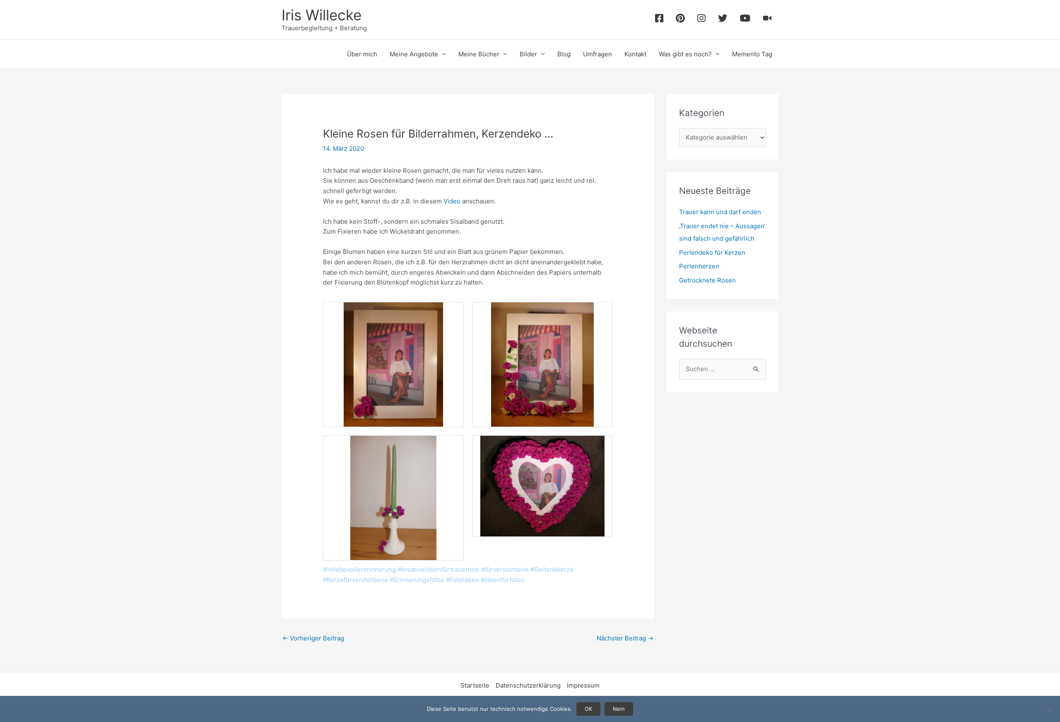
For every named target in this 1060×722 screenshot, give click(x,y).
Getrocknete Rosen (707, 280)
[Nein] (1050, 709)
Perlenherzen (699, 266)
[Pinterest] (680, 19)
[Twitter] (723, 19)
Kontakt (635, 54)
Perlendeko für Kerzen (712, 252)
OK (588, 708)
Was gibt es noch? (685, 54)
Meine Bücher (478, 54)
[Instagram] (701, 19)
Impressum (583, 685)
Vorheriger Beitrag (313, 638)
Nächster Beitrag (625, 638)
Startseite (474, 685)
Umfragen (597, 54)
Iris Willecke (321, 15)
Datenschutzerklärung (528, 685)
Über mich (362, 54)
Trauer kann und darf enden (720, 212)
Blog (564, 54)
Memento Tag (752, 54)
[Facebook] (659, 19)
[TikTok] (767, 19)
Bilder (528, 54)
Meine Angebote (414, 54)
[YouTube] (745, 19)
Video (451, 201)
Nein (619, 708)
